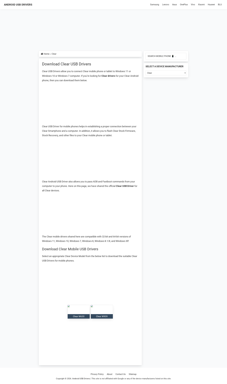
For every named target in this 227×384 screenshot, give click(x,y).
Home (46, 54)
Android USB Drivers (18, 4)
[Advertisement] (113, 31)
